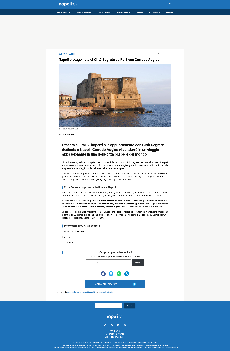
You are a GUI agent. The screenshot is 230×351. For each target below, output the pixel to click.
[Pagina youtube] (125, 325)
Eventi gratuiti (83, 292)
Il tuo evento (154, 12)
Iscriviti (138, 262)
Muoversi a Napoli (83, 12)
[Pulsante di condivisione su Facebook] (103, 273)
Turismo (139, 12)
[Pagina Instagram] (112, 325)
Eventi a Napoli (63, 12)
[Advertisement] (115, 32)
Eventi (72, 54)
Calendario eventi (123, 12)
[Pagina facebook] (105, 325)
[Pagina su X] (118, 325)
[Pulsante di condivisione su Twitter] (111, 273)
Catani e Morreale (96, 342)
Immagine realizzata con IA (70, 128)
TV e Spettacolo (103, 12)
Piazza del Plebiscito (105, 292)
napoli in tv (93, 292)
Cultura (63, 54)
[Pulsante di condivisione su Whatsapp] (119, 273)
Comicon (169, 12)
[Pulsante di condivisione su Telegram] (126, 273)
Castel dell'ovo (72, 292)
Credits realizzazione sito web (147, 342)
